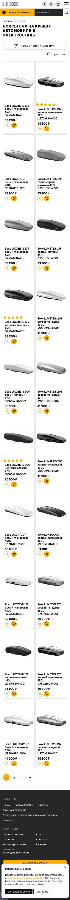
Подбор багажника (19, 12)
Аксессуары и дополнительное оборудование (30, 814)
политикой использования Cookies (25, 877)
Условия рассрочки (14, 844)
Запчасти (8, 819)
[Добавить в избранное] (7, 125)
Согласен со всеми (19, 891)
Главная (7, 20)
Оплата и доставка (13, 834)
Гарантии (8, 839)
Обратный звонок (35, 862)
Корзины (43, 804)
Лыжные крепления (14, 809)
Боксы (6, 804)
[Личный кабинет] (44, 4)
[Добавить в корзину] (14, 125)
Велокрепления (24, 804)
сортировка (58, 54)
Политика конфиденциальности (16, 850)
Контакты (41, 839)
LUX (38, 834)
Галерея (41, 844)
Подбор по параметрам (38, 45)
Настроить (42, 891)
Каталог (42, 12)
